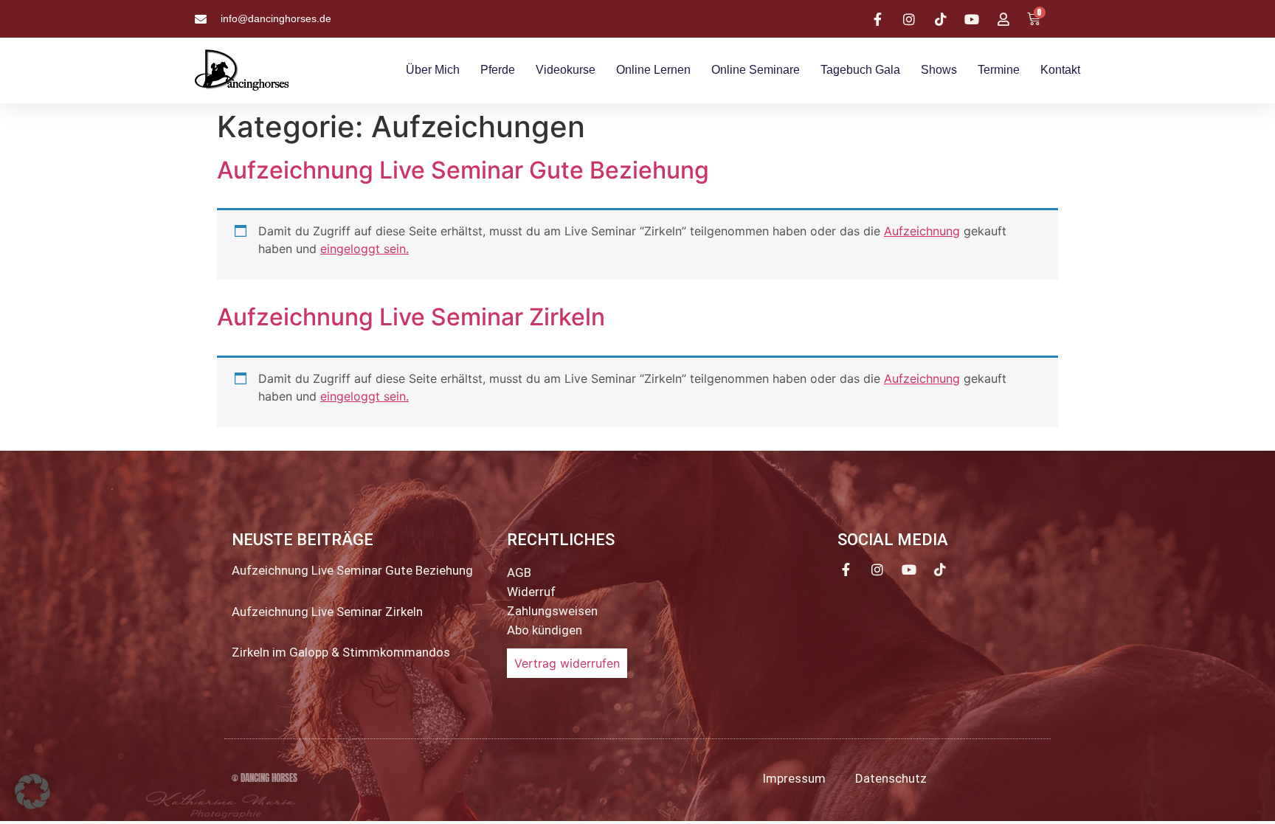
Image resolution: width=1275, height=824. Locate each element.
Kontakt (1060, 69)
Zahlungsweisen (552, 610)
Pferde (497, 69)
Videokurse (565, 69)
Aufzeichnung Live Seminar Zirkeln (411, 316)
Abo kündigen (544, 630)
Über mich (433, 69)
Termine (999, 69)
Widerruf (531, 591)
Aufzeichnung (922, 231)
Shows (939, 69)
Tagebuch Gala (860, 69)
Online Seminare (755, 69)
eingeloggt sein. (364, 248)
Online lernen (653, 69)
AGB (519, 572)
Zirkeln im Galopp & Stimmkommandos (341, 652)
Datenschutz (891, 778)
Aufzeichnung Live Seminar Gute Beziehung (463, 170)
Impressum (794, 778)
